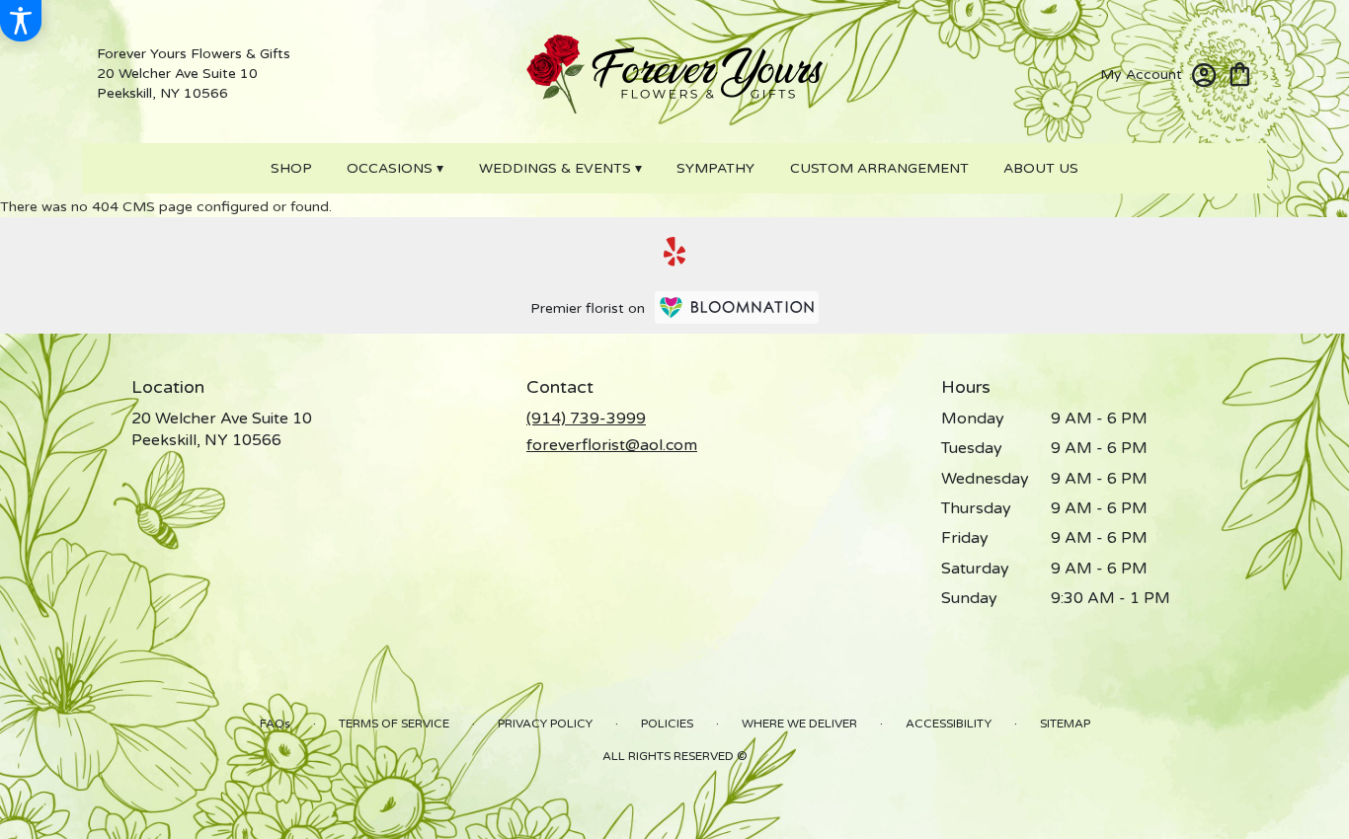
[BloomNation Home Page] (737, 307)
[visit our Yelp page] (675, 252)
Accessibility (949, 723)
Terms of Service (394, 723)
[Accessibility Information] (20, 20)
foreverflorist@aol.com (611, 445)
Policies (667, 723)
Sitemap (1065, 723)
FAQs (275, 723)
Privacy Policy (545, 723)
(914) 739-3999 (586, 418)
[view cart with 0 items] (1240, 72)
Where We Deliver (799, 723)
